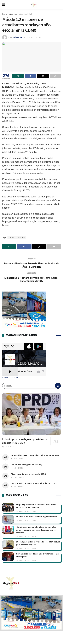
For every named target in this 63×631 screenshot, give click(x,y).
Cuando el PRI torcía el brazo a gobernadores (36, 516)
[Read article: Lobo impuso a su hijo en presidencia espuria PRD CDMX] (31, 414)
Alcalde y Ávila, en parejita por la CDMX (28, 474)
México (21, 237)
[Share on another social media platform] (55, 76)
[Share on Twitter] (43, 76)
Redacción (17, 37)
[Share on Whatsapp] (18, 76)
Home (4, 14)
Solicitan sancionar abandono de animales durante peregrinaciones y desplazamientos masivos (36, 530)
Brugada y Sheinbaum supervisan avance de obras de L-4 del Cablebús (36, 506)
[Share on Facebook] (30, 76)
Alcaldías (13, 14)
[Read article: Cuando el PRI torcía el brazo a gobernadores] (8, 519)
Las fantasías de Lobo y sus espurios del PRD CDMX (34, 483)
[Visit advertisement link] (31, 613)
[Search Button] (58, 386)
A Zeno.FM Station (10, 377)
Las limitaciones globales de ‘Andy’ (26, 464)
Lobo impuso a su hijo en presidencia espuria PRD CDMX (24, 441)
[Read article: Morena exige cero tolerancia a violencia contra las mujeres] (8, 556)
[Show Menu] (3, 5)
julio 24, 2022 (35, 37)
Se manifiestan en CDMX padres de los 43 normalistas (35, 455)
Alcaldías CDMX (25, 14)
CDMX (12, 237)
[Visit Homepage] (34, 5)
